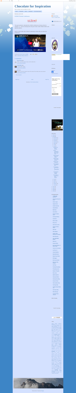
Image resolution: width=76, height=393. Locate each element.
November (55, 139)
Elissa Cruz (55, 222)
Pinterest (57, 359)
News (26, 11)
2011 (54, 186)
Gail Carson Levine (56, 224)
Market (60, 354)
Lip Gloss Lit (55, 250)
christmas (57, 332)
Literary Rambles (56, 252)
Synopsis (54, 367)
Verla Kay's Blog (55, 289)
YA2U (60, 372)
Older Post (47, 79)
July (54, 144)
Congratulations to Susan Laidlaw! (55, 172)
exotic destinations (54, 341)
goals (52, 344)
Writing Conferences (25, 55)
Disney (57, 339)
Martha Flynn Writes (56, 256)
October (55, 140)
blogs (55, 328)
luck (60, 352)
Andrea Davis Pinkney (58, 324)
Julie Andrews (59, 350)
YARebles (53, 373)
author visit (54, 327)
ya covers (57, 372)
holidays (60, 344)
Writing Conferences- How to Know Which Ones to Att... (56, 152)
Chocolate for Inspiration (33, 6)
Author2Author (55, 207)
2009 (54, 189)
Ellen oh (59, 340)
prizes (57, 360)
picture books (54, 359)
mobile (54, 91)
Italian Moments (55, 236)
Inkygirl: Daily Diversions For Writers (57, 234)
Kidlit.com (54, 241)
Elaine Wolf (56, 340)
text (53, 90)
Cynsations (55, 218)
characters (57, 331)
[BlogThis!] (33, 54)
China (60, 331)
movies (59, 357)
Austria (60, 325)
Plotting (53, 360)
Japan (52, 350)
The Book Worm (58, 367)
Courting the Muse (56, 216)
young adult (56, 373)
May (54, 179)
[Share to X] (34, 54)
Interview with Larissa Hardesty (55, 148)
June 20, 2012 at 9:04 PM (21, 63)
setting (56, 364)
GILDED (56, 343)
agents (53, 323)
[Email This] (32, 54)
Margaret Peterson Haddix (55, 354)
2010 (54, 188)
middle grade (59, 355)
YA (60, 371)
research (57, 362)
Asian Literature (56, 325)
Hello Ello (54, 229)
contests (58, 334)
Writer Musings (55, 291)
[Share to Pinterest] (36, 54)
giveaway (59, 343)
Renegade (53, 362)
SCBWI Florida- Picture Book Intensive (55, 159)
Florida (60, 341)
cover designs (56, 335)
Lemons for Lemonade (57, 248)
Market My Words (56, 254)
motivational (55, 357)
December (55, 137)
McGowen (53, 355)
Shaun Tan (58, 364)
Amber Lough (55, 201)
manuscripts (59, 353)
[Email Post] (30, 54)
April (54, 180)
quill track (53, 361)
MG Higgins (55, 258)
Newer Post (17, 79)
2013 (54, 135)
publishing (59, 360)
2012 (54, 136)
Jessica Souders (55, 350)
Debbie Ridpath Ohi (57, 338)
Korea (53, 351)
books (53, 330)
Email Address (56, 84)
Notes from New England (55, 262)
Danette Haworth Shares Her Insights (56, 156)
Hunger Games (54, 345)
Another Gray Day (56, 205)
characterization (54, 331)
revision (53, 363)
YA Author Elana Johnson (55, 294)
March (55, 182)
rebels (60, 361)
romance (56, 363)
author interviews (54, 326)
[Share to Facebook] (35, 54)
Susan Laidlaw (57, 366)
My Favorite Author (56, 260)
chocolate (53, 332)
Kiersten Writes (55, 243)
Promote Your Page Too (55, 73)
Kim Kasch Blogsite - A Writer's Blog (57, 246)
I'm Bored (53, 346)
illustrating (59, 346)
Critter (58, 337)
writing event (58, 371)
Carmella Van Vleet (56, 330)
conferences (53, 333)
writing (56, 370)
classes (60, 332)
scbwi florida (19, 55)
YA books (53, 372)
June (54, 146)
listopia (52, 352)
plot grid (60, 359)
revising (60, 362)
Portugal (55, 360)
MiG (52, 356)
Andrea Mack (19, 65)
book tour (59, 329)
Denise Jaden (55, 220)
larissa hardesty (57, 351)
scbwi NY (53, 364)
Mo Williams (58, 356)
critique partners (54, 337)
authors (58, 327)
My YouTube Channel (37, 11)
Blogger (42, 390)
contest (55, 334)
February (55, 183)
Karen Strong (19, 60)
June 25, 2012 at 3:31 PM (21, 72)
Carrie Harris (55, 211)
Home (16, 11)
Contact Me (21, 11)
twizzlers (60, 368)
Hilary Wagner (55, 231)
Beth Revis (54, 209)
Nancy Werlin (56, 358)
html (54, 89)
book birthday (58, 328)
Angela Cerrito (55, 203)
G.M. (18, 70)
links (60, 351)
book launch (56, 329)
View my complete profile (56, 17)
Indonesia (53, 348)
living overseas (57, 352)
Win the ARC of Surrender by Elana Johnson (55, 176)
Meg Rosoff (56, 355)
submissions (53, 366)
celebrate (60, 330)
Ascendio (53, 325)
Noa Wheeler (59, 358)
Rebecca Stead (57, 361)
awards (60, 327)
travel (58, 368)
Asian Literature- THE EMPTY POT (56, 164)
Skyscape (57, 365)
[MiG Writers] (52, 72)
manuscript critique (54, 353)
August (55, 143)
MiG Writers (30, 11)
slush (60, 365)
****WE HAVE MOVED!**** (55, 196)
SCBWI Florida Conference (55, 162)
